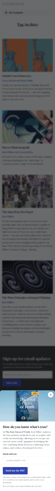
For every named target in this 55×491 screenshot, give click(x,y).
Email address (10, 454)
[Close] (50, 395)
